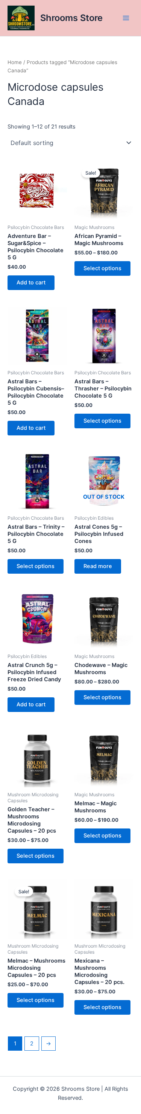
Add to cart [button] (31, 282)
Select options (102, 268)
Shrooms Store (71, 17)
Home (15, 62)
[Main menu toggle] (125, 17)
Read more (97, 566)
